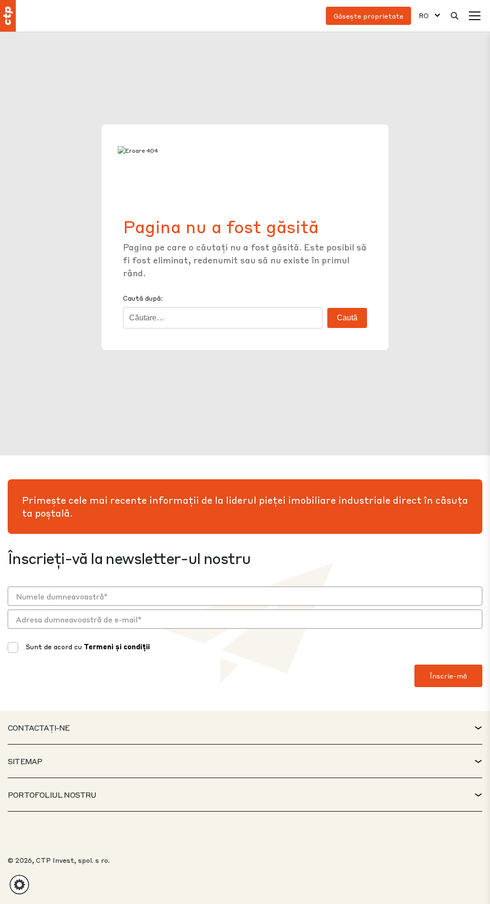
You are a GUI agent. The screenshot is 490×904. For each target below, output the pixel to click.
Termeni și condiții (117, 646)
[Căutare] (454, 16)
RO (424, 15)
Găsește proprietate (368, 15)
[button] (19, 884)
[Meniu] (474, 16)
